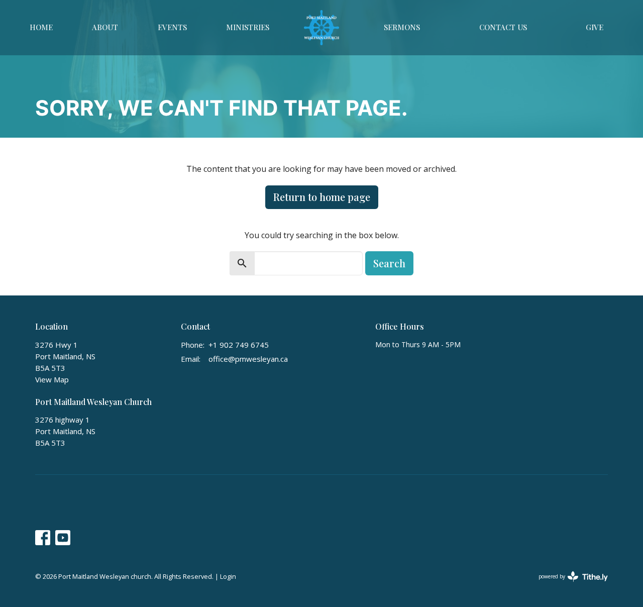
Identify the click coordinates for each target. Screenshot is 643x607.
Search (389, 263)
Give (594, 27)
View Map (52, 379)
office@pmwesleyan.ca (248, 359)
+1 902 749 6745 (238, 345)
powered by (568, 585)
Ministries (247, 27)
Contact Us (503, 27)
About (105, 27)
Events (172, 27)
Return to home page (321, 197)
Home (41, 27)
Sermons (402, 27)
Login (228, 576)
